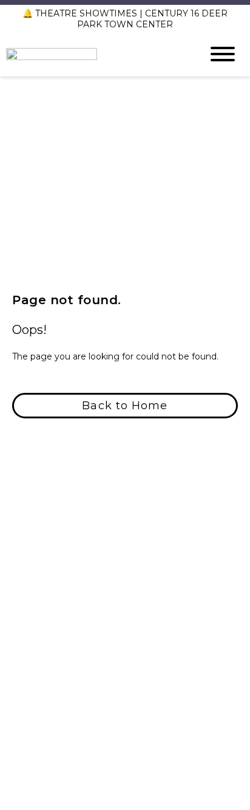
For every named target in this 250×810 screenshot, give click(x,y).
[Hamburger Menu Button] (222, 54)
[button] (125, 405)
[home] (94, 54)
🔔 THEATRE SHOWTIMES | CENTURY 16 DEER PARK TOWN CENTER (125, 19)
